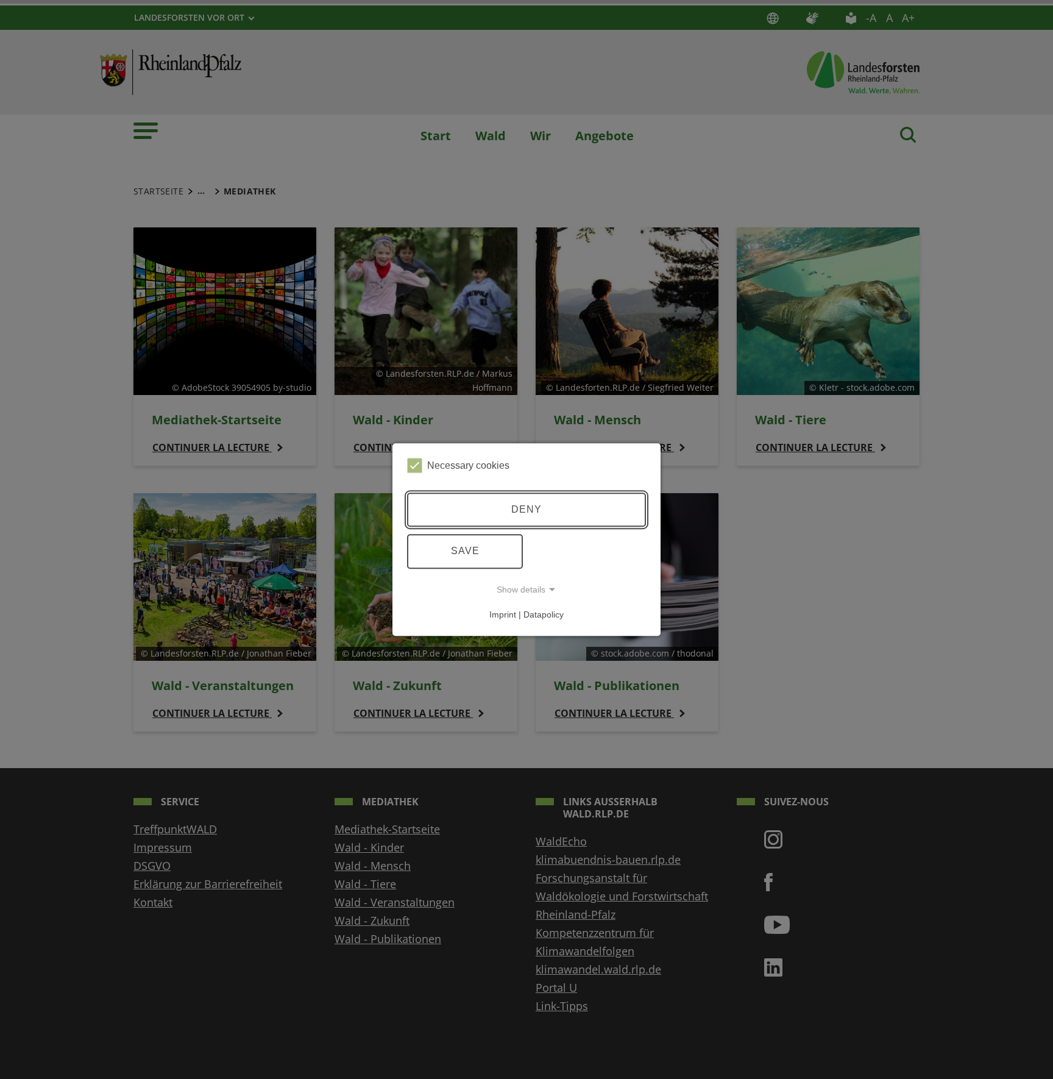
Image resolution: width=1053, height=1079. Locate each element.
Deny (526, 509)
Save (465, 551)
